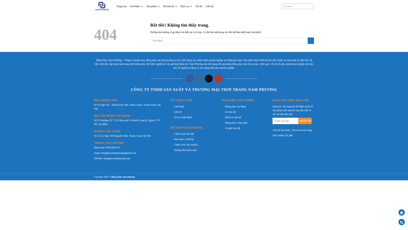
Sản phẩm (151, 6)
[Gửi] (310, 6)
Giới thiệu (135, 6)
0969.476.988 (286, 135)
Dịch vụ (185, 6)
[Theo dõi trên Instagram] (199, 79)
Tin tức (199, 6)
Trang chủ (121, 6)
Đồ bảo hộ (168, 6)
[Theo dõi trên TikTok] (209, 79)
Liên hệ (209, 6)
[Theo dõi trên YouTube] (218, 79)
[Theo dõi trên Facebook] (190, 79)
